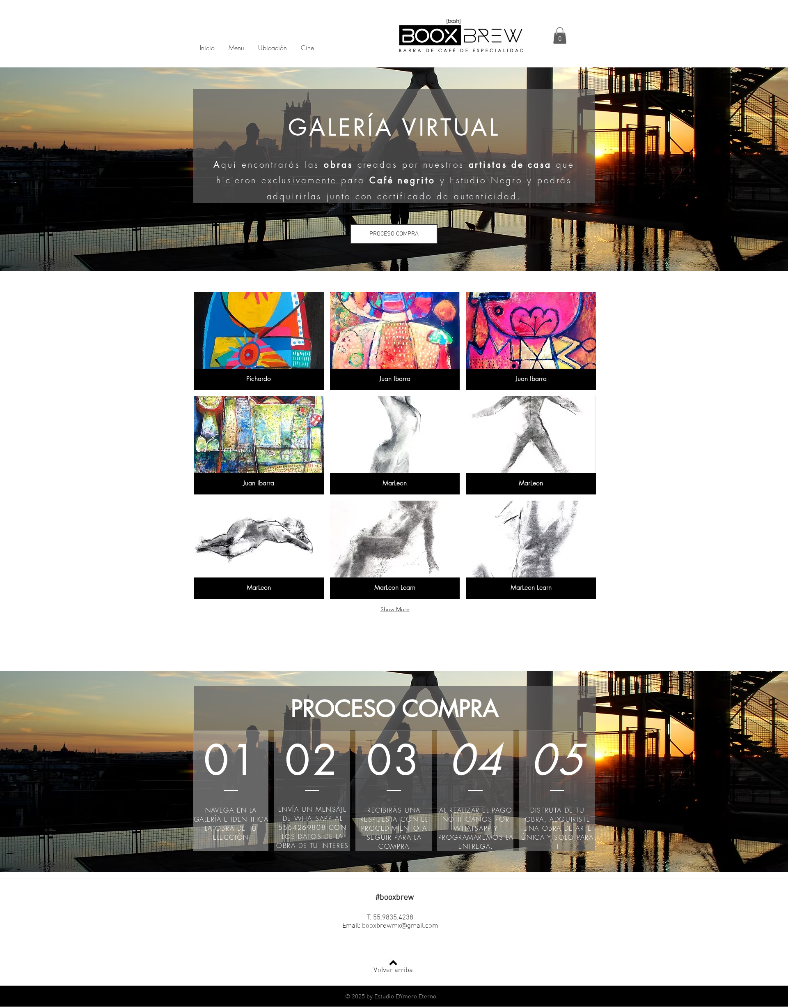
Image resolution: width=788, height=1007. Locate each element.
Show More (395, 609)
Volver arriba (393, 970)
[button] (560, 35)
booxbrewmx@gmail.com (400, 926)
